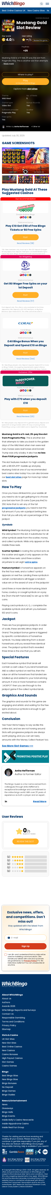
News (4, 1104)
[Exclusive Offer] (25, 381)
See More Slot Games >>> (17, 746)
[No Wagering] (25, 265)
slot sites (32, 88)
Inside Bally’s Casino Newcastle (18, 1119)
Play (25, 81)
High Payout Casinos (12, 1058)
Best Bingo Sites (10, 1075)
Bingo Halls (7, 1112)
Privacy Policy (30, 961)
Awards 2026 (8, 1006)
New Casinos (8, 1050)
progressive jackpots (14, 507)
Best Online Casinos (12, 1046)
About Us (6, 998)
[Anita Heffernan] (3, 126)
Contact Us (8, 1013)
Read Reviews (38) (25, 243)
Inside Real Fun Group (13, 1127)
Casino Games (9, 1065)
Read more (9, 64)
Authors (6, 1002)
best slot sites (13, 477)
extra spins (31, 562)
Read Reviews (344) (25, 358)
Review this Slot (25, 841)
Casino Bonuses (10, 1054)
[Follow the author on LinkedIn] (6, 801)
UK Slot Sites (8, 1039)
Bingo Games (9, 1090)
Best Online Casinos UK (13, 10)
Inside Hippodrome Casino (15, 1123)
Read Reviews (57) (25, 301)
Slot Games (8, 1061)
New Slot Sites (9, 1042)
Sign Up (26, 946)
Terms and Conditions (13, 1021)
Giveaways (7, 1108)
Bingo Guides (8, 1094)
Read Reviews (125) (25, 416)
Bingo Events (8, 1115)
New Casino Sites (36, 10)
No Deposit (7, 1087)
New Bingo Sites (10, 1079)
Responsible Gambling (13, 1017)
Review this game (40, 40)
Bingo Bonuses (9, 1083)
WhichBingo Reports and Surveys (19, 1010)
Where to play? (25, 74)
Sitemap (6, 1029)
